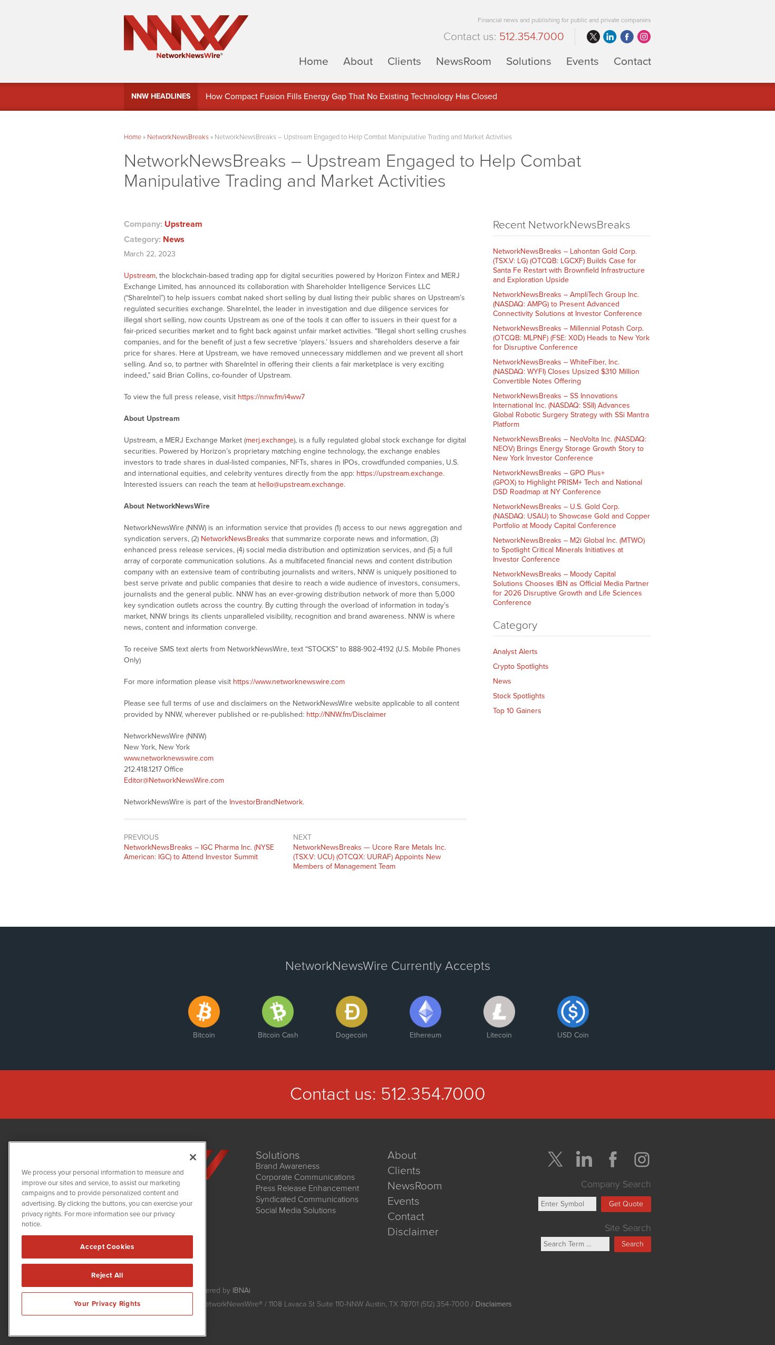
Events (582, 61)
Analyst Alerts (515, 651)
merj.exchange (270, 440)
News (174, 239)
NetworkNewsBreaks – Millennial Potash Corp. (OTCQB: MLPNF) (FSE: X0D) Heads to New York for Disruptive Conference (571, 338)
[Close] (193, 1157)
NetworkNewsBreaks (178, 137)
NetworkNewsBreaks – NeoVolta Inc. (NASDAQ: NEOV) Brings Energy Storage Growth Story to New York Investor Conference (569, 449)
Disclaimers (493, 1304)
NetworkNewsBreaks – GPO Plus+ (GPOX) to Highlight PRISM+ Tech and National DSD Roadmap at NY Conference (567, 482)
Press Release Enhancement (307, 1188)
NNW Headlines (160, 96)
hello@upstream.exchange (301, 484)
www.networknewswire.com (169, 758)
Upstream (183, 224)
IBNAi (241, 1290)
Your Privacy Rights (107, 1304)
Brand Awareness (287, 1166)
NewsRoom (463, 61)
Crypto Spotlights (521, 666)
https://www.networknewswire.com (289, 681)
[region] (107, 1239)
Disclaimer (413, 1231)
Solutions (528, 61)
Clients (404, 61)
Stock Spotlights (519, 695)
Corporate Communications (305, 1177)
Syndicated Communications (307, 1199)
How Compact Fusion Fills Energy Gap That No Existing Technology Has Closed (351, 96)
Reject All (107, 1275)
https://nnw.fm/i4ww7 (271, 396)
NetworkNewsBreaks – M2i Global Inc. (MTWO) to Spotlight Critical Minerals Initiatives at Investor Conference (569, 550)
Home (313, 61)
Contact (632, 61)
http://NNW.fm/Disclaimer (346, 714)
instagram (644, 37)
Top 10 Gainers (517, 710)
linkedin (610, 37)
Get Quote (626, 1203)
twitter (593, 37)
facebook (627, 37)
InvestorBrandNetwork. (266, 802)
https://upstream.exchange (399, 473)
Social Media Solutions (296, 1210)
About (358, 61)
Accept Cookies (107, 1247)
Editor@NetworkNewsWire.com (174, 780)
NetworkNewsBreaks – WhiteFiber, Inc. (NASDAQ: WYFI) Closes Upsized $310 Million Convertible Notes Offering (566, 372)
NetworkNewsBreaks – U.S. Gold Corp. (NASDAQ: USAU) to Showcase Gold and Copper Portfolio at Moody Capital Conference (571, 516)
